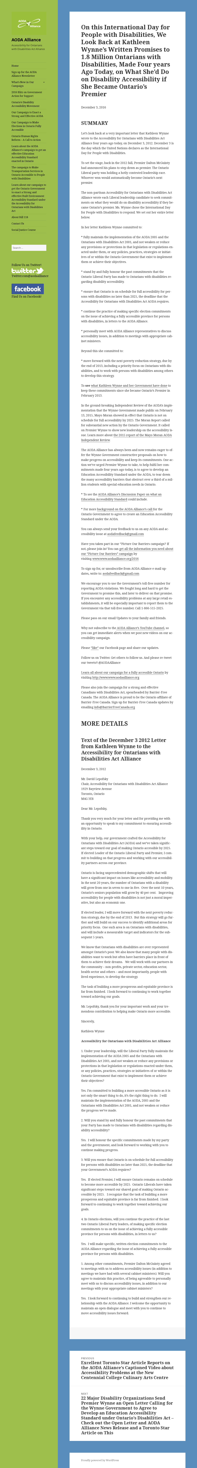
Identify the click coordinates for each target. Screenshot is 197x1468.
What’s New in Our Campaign (23, 84)
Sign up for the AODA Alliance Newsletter (24, 73)
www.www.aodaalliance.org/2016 (115, 559)
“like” (95, 648)
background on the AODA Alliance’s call (125, 509)
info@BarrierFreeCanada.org (114, 707)
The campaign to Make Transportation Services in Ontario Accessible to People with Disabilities (28, 173)
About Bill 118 (20, 217)
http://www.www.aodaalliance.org (115, 677)
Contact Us (18, 223)
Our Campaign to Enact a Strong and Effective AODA (27, 114)
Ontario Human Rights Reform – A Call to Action (26, 138)
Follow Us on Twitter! (26, 265)
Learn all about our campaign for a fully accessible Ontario (122, 673)
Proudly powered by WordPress (100, 1460)
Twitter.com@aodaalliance (30, 276)
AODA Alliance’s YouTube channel (140, 628)
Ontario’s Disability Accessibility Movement (25, 104)
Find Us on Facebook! (26, 296)
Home (15, 65)
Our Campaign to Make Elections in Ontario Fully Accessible (26, 126)
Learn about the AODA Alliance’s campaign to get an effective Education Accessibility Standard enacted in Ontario (29, 153)
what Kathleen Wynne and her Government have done (129, 386)
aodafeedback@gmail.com (125, 534)
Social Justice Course (24, 230)
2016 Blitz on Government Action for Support (27, 94)
